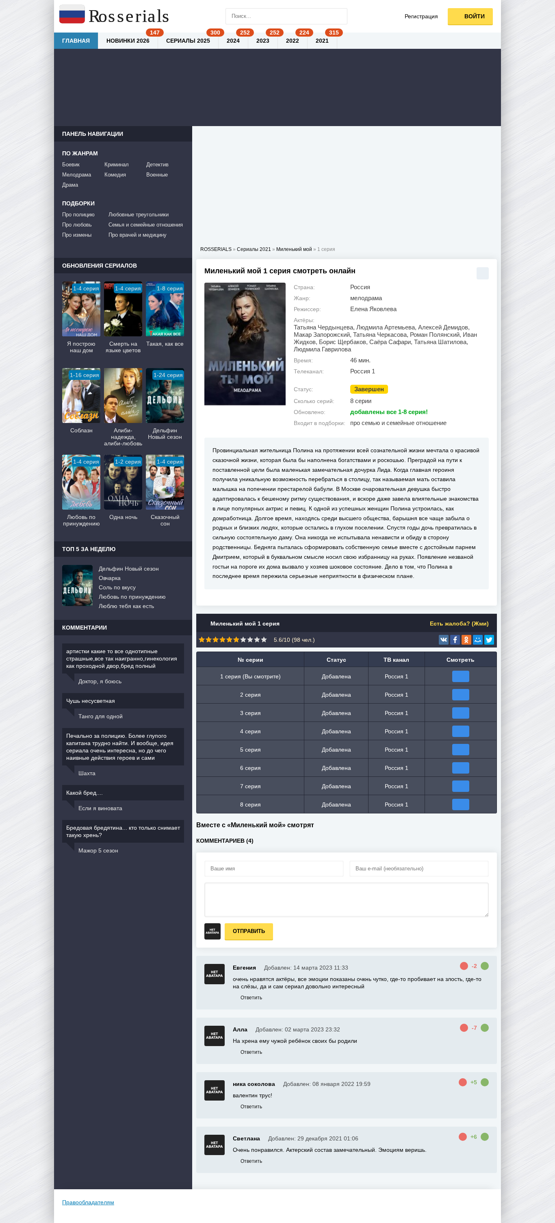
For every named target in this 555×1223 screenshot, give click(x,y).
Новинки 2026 (128, 40)
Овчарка (110, 578)
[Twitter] (489, 640)
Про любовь (77, 225)
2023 (262, 40)
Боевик (71, 164)
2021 (322, 40)
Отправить (249, 931)
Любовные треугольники (138, 214)
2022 (292, 40)
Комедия (115, 175)
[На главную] (115, 16)
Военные (157, 175)
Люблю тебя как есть (126, 606)
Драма (70, 185)
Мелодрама (76, 175)
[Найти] (339, 16)
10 (263, 639)
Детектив (157, 164)
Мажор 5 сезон (98, 850)
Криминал (116, 164)
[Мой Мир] (478, 640)
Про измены (76, 235)
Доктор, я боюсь (99, 681)
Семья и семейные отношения (145, 225)
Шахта (86, 773)
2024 (233, 40)
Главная (76, 40)
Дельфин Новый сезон (129, 568)
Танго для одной (100, 716)
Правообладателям (88, 1202)
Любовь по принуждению (132, 596)
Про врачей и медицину (137, 235)
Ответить (251, 998)
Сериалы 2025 (188, 40)
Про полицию (78, 214)
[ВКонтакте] (444, 640)
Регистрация (421, 16)
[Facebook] (455, 640)
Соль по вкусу (117, 587)
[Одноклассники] (466, 640)
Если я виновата (100, 808)
